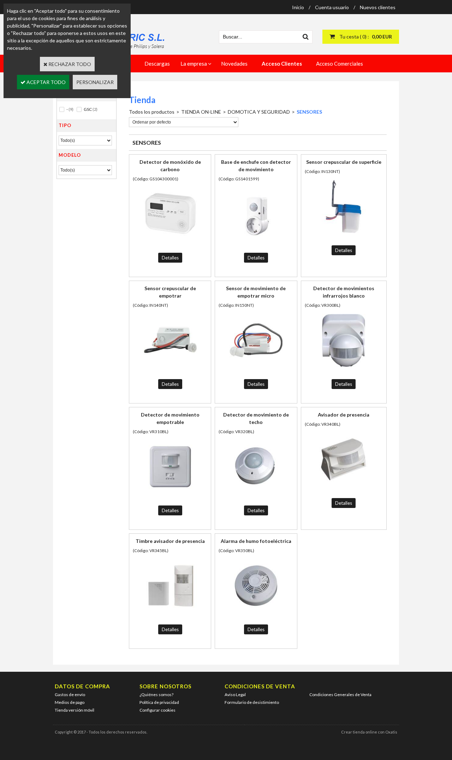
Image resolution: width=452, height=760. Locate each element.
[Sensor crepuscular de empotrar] (170, 368)
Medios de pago (69, 702)
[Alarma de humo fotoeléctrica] (256, 614)
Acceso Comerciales (339, 63)
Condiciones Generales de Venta (340, 694)
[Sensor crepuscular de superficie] (344, 235)
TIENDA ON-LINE (201, 112)
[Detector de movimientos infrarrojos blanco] (344, 368)
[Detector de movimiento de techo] (256, 495)
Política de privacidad (159, 702)
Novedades (234, 63)
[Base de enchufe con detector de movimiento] (256, 242)
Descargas (157, 63)
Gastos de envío (70, 694)
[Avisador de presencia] (344, 487)
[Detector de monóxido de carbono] (170, 242)
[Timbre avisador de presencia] (170, 614)
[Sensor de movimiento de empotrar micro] (256, 368)
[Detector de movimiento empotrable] (170, 495)
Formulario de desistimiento (252, 702)
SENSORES (309, 112)
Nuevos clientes (378, 7)
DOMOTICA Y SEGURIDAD (259, 112)
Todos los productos (151, 112)
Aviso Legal (235, 694)
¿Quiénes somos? (156, 694)
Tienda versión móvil (74, 710)
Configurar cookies (157, 710)
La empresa (193, 63)
